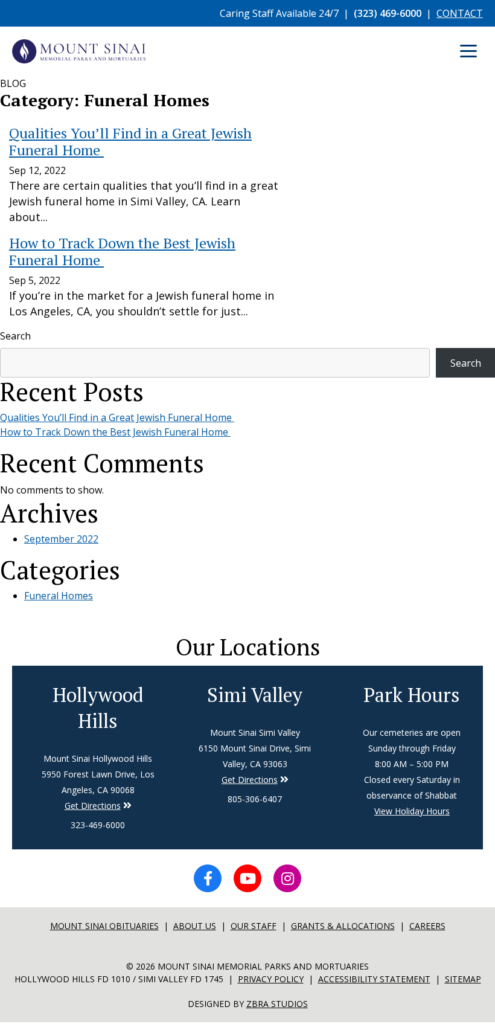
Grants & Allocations (343, 926)
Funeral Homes (58, 595)
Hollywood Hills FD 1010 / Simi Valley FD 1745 (118, 979)
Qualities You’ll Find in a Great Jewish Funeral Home (117, 417)
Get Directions (93, 805)
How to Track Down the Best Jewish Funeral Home (115, 432)
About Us (194, 926)
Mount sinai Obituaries (104, 926)
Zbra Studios (277, 1003)
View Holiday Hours (412, 811)
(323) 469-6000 (387, 13)
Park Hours (411, 694)
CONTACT (459, 13)
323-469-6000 (98, 825)
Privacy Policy (271, 979)
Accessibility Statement (374, 979)
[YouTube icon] (247, 878)
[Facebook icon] (208, 878)
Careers (427, 926)
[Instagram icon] (287, 878)
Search (15, 336)
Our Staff (253, 926)
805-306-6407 (255, 799)
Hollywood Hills (98, 707)
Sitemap (463, 979)
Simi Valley (254, 694)
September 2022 (61, 538)
